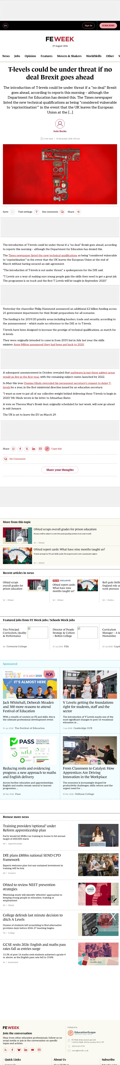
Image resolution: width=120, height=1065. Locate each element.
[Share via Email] (40, 448)
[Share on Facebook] (20, 448)
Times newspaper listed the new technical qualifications (42, 255)
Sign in (88, 25)
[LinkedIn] (25, 1050)
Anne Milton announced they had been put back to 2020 (49, 344)
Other (110, 56)
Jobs (17, 56)
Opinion (30, 56)
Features (46, 56)
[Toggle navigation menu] (5, 25)
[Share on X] (27, 448)
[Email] (39, 1050)
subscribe (108, 25)
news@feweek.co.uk (80, 1051)
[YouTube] (32, 1050)
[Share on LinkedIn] (33, 448)
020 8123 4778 (78, 1046)
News (6, 56)
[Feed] (5, 1050)
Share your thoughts (60, 469)
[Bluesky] (19, 1050)
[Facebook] (12, 1050)
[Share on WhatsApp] (13, 448)
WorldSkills (93, 56)
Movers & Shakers (69, 56)
